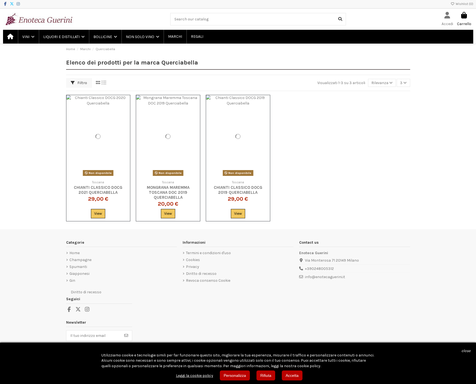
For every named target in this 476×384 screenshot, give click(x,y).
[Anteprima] (125, 123)
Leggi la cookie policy (194, 375)
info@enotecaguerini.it (325, 277)
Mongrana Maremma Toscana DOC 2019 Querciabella (168, 192)
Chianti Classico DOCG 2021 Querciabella (98, 190)
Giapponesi (79, 273)
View (98, 213)
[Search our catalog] (340, 19)
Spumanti (78, 266)
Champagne (80, 259)
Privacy (192, 266)
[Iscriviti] (126, 336)
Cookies (193, 259)
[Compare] (125, 113)
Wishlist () (464, 4)
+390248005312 (319, 268)
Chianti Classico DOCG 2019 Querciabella (238, 190)
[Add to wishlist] (125, 103)
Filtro (82, 82)
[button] (28, 37)
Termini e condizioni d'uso (208, 253)
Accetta (292, 375)
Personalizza (235, 375)
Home (74, 253)
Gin (72, 280)
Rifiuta (265, 375)
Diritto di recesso (201, 273)
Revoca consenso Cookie (208, 280)
